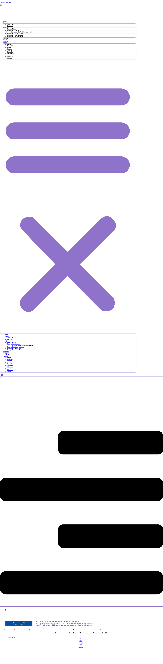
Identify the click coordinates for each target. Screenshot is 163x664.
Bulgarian (10, 52)
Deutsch (10, 46)
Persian (9, 58)
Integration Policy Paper (15, 36)
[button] (68, 196)
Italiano (9, 47)
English (5, 42)
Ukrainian (10, 56)
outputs (6, 27)
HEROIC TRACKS (5, 2)
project (5, 23)
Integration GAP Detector (15, 35)
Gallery (5, 38)
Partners (10, 26)
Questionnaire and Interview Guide (22, 32)
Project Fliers (11, 29)
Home (5, 21)
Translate (12, 637)
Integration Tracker (13, 30)
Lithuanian (10, 53)
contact (5, 41)
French (9, 49)
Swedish (9, 50)
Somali (9, 55)
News (5, 39)
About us (10, 24)
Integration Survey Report (15, 33)
